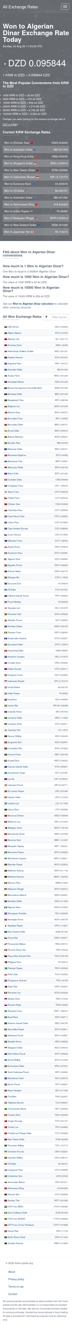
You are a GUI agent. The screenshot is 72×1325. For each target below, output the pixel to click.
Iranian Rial (12, 705)
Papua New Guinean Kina (19, 955)
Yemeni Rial (12, 1230)
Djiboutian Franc (14, 540)
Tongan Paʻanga (14, 1120)
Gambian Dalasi (14, 626)
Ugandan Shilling (15, 1157)
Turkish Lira (12, 1127)
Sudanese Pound (15, 1035)
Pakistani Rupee (14, 968)
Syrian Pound (13, 1084)
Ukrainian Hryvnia (15, 1151)
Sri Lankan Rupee (15, 791)
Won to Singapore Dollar (19, 163)
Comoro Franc (14, 754)
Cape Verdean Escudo (17, 528)
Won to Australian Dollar (18, 149)
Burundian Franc (15, 418)
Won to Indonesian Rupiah (20, 177)
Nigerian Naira (13, 907)
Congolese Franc (15, 485)
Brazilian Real (13, 442)
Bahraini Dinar (13, 412)
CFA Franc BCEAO (16, 1218)
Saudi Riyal (12, 1017)
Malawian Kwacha (15, 876)
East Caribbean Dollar (17, 1212)
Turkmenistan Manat (16, 1108)
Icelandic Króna (14, 711)
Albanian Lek (13, 338)
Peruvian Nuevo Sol (16, 949)
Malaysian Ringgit (15, 888)
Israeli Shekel (13, 687)
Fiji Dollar (11, 589)
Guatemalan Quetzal (16, 638)
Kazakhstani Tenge (16, 772)
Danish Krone (13, 546)
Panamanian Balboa (16, 943)
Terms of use (16, 1286)
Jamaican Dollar (14, 717)
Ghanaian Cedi (14, 613)
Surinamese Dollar (15, 1065)
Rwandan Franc (14, 1010)
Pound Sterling (14, 601)
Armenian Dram (14, 345)
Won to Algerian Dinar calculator (33, 303)
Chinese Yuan (13, 503)
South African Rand (16, 1237)
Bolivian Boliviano (15, 436)
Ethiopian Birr (13, 577)
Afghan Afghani (14, 332)
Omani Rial (12, 937)
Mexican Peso (13, 882)
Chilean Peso (13, 497)
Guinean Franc (14, 632)
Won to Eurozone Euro (18, 184)
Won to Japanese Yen (17, 232)
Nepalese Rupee (15, 925)
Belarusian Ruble (15, 467)
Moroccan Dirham (15, 815)
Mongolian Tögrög (15, 846)
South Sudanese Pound (18, 1072)
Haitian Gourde (14, 668)
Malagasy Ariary (14, 827)
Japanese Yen (13, 729)
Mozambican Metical (16, 894)
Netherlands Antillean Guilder (20, 351)
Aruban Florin (13, 375)
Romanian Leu (14, 992)
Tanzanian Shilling (15, 1145)
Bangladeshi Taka (15, 400)
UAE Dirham (13, 326)
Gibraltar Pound (14, 620)
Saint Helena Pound (16, 1053)
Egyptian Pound (14, 565)
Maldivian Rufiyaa (15, 870)
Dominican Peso (14, 552)
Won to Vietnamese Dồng (19, 204)
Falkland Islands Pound (18, 595)
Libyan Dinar (13, 809)
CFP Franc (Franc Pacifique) (20, 1224)
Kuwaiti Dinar (13, 760)
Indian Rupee (13, 693)
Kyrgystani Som (14, 742)
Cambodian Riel (14, 748)
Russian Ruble (14, 1004)
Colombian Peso (14, 510)
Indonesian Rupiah (15, 681)
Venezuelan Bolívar (16, 1182)
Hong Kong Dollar (15, 650)
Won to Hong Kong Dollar (19, 156)
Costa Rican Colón (16, 516)
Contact (12, 1294)
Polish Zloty (12, 974)
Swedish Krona (14, 1041)
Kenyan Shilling (14, 736)
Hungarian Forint (15, 674)
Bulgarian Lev (13, 406)
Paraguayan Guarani (16, 980)
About (11, 1272)
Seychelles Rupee (15, 1029)
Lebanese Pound (15, 784)
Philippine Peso (14, 962)
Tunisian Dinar (13, 1114)
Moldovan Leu (13, 821)
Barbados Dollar (14, 393)
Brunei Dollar (13, 430)
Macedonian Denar (16, 833)
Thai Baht (11, 1096)
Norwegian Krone (15, 919)
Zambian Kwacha (15, 1243)
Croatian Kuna (13, 662)
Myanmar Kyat (14, 839)
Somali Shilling (13, 1059)
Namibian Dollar (14, 901)
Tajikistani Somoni (15, 1102)
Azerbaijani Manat (15, 381)
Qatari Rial (12, 986)
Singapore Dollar (15, 1047)
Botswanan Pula (14, 461)
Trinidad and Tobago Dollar (19, 1133)
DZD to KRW (10, 124)
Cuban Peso (13, 522)
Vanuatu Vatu (13, 1194)
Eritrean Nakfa (14, 571)
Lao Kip (10, 778)
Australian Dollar (14, 369)
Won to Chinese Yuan (17, 142)
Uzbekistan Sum (15, 1175)
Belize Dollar (13, 473)
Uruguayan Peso (15, 1169)
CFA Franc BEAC (15, 1206)
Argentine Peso (14, 363)
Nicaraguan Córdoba (16, 913)
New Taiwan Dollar (15, 1139)
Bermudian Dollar (15, 424)
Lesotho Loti (13, 803)
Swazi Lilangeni (14, 1090)
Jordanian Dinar (14, 723)
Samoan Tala (13, 1200)
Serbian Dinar (13, 998)
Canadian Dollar (14, 479)
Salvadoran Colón (15, 1078)
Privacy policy (16, 1279)
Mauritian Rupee (14, 864)
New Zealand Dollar (16, 931)
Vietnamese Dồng (15, 1188)
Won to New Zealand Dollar (20, 225)
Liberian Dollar (13, 797)
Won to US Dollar (14, 190)
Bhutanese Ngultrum (16, 455)
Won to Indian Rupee (17, 211)
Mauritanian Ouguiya (16, 858)
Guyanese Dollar (15, 644)
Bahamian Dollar (14, 448)
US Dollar (11, 1163)
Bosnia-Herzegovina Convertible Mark (24, 387)
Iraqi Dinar (12, 699)
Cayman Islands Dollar (17, 766)
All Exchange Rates (20, 6)
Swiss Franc (13, 491)
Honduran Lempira (15, 656)
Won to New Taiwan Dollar (20, 170)
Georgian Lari (13, 607)
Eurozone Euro (14, 583)
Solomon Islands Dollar (17, 1023)
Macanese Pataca (15, 852)
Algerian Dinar (13, 558)
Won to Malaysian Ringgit (19, 218)
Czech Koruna (14, 534)
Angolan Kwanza (15, 357)
